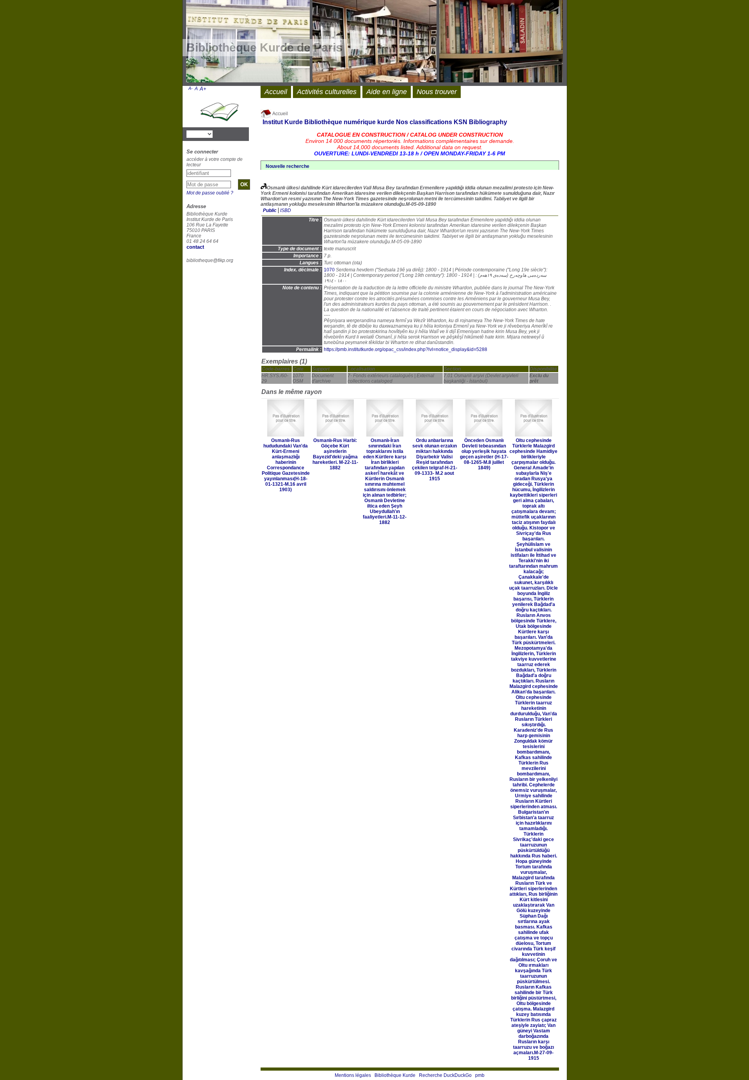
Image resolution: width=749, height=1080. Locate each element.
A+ (203, 89)
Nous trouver (437, 92)
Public (270, 210)
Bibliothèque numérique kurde (349, 122)
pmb (480, 1075)
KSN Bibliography (480, 122)
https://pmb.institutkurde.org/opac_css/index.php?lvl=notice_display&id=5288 (405, 349)
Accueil (280, 113)
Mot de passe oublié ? (209, 193)
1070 (329, 270)
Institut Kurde (283, 122)
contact (195, 247)
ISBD (285, 210)
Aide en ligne (386, 92)
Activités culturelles (327, 92)
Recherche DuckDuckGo (445, 1075)
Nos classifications (424, 122)
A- (190, 88)
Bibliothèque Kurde (394, 1075)
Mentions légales (353, 1075)
